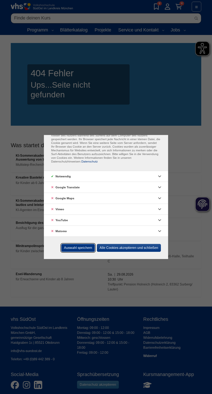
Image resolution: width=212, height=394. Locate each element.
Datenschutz (89, 161)
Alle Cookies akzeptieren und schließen (129, 248)
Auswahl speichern (78, 248)
